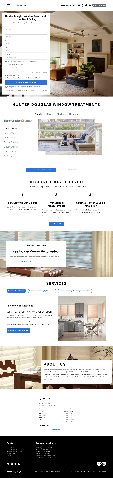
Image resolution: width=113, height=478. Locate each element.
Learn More (72, 170)
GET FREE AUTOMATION (22, 261)
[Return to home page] (36, 5)
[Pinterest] (86, 5)
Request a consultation (18, 330)
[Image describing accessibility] (101, 464)
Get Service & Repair (34, 78)
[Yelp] (82, 5)
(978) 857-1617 (44, 425)
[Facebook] (79, 5)
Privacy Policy (31, 90)
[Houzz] (89, 5)
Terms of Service (40, 90)
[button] (9, 5)
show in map (56, 429)
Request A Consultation (41, 170)
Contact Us (56, 223)
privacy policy (10, 88)
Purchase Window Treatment (15, 78)
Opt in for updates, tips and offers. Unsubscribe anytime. (22, 61)
